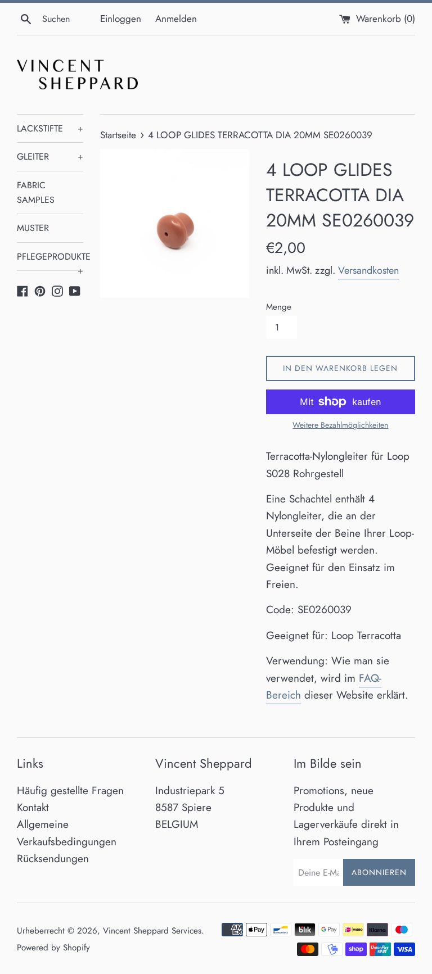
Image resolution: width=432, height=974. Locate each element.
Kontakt (33, 807)
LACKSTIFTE (50, 128)
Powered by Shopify (53, 947)
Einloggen (120, 18)
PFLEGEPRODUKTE (50, 260)
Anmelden (176, 18)
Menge (278, 307)
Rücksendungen (53, 858)
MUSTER (33, 227)
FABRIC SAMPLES (36, 192)
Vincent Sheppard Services (152, 931)
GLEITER (50, 156)
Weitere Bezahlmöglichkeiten (340, 425)
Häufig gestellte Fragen (70, 790)
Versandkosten (368, 270)
